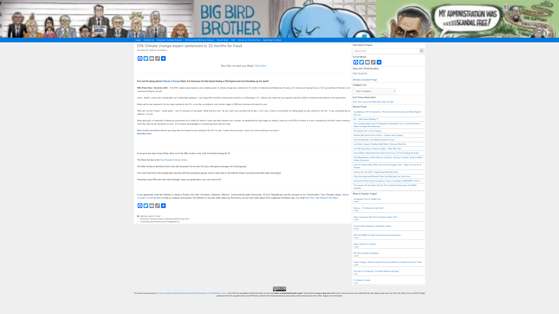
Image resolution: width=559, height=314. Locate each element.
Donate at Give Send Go (249, 40)
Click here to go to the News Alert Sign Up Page (373, 102)
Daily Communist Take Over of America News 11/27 (375, 217)
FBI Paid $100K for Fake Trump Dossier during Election (377, 235)
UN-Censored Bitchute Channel (199, 40)
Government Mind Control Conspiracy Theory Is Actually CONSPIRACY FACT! (387, 181)
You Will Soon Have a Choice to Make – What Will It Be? (378, 149)
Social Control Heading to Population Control (372, 226)
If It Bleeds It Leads (362, 280)
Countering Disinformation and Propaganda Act (159, 222)
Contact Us (149, 40)
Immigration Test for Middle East (367, 199)
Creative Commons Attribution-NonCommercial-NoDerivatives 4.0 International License (192, 293)
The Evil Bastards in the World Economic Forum (374, 140)
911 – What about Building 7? (366, 119)
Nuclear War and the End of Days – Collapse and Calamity (378, 135)
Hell (202, 166)
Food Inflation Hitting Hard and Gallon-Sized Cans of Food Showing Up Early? (386, 153)
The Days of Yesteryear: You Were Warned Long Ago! (376, 271)
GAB (233, 40)
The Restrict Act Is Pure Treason (367, 131)
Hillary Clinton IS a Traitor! (365, 244)
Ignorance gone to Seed (150, 216)
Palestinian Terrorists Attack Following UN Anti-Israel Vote (164, 219)
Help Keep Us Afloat (272, 40)
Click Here (260, 65)
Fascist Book (222, 40)
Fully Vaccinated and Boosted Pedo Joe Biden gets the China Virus (382, 176)
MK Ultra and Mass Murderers (366, 253)
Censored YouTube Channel (169, 40)
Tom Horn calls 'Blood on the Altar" (321, 198)
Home (138, 40)
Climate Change (171, 81)
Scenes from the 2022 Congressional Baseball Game (376, 172)
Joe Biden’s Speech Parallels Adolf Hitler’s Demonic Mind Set (380, 144)
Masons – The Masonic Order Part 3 (369, 208)
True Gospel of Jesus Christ (173, 160)
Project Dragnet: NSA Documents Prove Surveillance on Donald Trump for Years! (388, 262)
